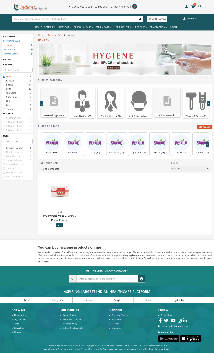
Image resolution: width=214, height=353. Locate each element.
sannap (10, 109)
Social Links (166, 315)
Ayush (173, 27)
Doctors (115, 324)
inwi (8, 76)
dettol (9, 101)
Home (41, 35)
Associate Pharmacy (121, 315)
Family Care (103, 27)
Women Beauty (11, 53)
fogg (8, 88)
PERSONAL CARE (11, 40)
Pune (149, 300)
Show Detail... (44, 261)
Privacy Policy (69, 315)
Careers (17, 332)
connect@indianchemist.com (175, 326)
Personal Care (83, 27)
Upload (191, 18)
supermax (11, 96)
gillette (10, 80)
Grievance (116, 328)
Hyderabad (179, 300)
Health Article (20, 315)
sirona (9, 84)
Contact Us (19, 328)
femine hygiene (14, 147)
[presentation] (41, 103)
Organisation (19, 319)
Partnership (117, 319)
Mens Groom (10, 49)
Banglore (118, 300)
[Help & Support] (199, 7)
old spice (11, 92)
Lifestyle (64, 27)
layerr (9, 105)
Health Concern (45, 27)
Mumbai (88, 300)
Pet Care (140, 27)
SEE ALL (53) (204, 127)
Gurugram (57, 300)
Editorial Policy (70, 324)
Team (16, 324)
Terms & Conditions (72, 319)
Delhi (27, 300)
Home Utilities (122, 27)
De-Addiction (158, 27)
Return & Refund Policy (74, 328)
